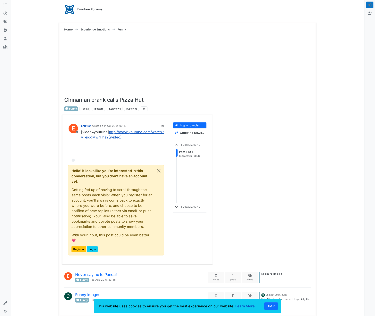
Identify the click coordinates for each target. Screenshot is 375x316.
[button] (5, 302)
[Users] (5, 38)
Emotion (86, 125)
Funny (73, 108)
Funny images (87, 294)
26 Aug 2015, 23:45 (103, 279)
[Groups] (5, 47)
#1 (162, 125)
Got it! (271, 306)
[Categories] (5, 5)
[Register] (370, 13)
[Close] (159, 170)
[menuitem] (370, 5)
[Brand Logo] (69, 9)
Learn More (245, 306)
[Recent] (5, 13)
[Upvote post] (153, 148)
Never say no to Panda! (96, 274)
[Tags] (5, 21)
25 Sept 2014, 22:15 (276, 294)
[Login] (370, 5)
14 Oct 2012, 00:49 (115, 125)
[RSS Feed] (144, 108)
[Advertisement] (187, 64)
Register (78, 249)
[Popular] (5, 30)
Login (92, 249)
